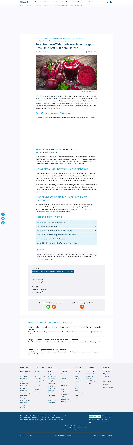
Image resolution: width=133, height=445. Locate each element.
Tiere (76, 390)
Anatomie (23, 374)
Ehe (62, 376)
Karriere (80, 2)
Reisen (77, 386)
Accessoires (51, 371)
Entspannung (24, 383)
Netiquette (106, 376)
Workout (37, 392)
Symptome (23, 402)
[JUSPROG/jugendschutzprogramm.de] (95, 416)
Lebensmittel (88, 209)
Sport (53, 2)
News (21, 5)
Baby (62, 389)
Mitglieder (106, 374)
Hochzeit (63, 378)
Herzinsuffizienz (38, 5)
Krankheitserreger (25, 393)
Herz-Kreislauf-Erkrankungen (47, 271)
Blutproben (74, 187)
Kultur (76, 383)
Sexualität (64, 381)
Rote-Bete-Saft (48, 108)
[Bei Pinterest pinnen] (3, 222)
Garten (77, 376)
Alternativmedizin (25, 371)
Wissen (88, 383)
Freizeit (77, 374)
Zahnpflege (51, 402)
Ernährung (47, 2)
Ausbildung (89, 376)
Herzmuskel (39, 98)
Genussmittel (78, 378)
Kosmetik (51, 390)
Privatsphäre (109, 435)
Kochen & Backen (40, 376)
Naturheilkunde (24, 400)
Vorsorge (23, 405)
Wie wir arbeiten (108, 387)
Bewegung (38, 389)
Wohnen (77, 398)
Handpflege (51, 381)
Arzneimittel (23, 376)
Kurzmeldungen (90, 2)
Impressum (95, 435)
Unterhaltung (79, 393)
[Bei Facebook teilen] (3, 214)
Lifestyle (74, 2)
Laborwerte (23, 395)
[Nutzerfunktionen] (111, 2)
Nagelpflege (51, 395)
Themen (27, 5)
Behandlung (23, 378)
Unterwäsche (52, 400)
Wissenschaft (78, 395)
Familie (68, 2)
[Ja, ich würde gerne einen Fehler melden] (82, 307)
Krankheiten (70, 271)
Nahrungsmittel (39, 381)
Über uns (107, 381)
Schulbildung (65, 399)
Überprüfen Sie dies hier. (71, 429)
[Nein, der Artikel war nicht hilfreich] (54, 307)
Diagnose (23, 381)
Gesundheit (39, 2)
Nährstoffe (38, 378)
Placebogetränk (52, 152)
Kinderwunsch (65, 394)
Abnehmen (38, 371)
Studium (88, 378)
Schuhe (50, 398)
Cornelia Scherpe (37, 279)
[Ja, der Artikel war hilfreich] (48, 307)
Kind (62, 392)
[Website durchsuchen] (107, 2)
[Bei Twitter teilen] (3, 218)
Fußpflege (51, 374)
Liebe (63, 2)
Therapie (38, 189)
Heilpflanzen (23, 388)
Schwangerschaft (66, 401)
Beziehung (64, 371)
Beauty (58, 2)
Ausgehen (77, 371)
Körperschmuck (52, 388)
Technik (77, 388)
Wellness (22, 407)
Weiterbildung (90, 381)
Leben (63, 397)
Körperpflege (52, 386)
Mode (50, 393)
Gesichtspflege (52, 376)
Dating (63, 374)
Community (106, 371)
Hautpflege (51, 383)
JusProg (91, 422)
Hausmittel (23, 386)
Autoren (105, 385)
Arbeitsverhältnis (91, 374)
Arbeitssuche (90, 371)
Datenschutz (102, 435)
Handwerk (78, 381)
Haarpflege (51, 378)
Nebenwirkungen (55, 212)
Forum (98, 2)
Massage (22, 398)
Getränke (37, 374)
